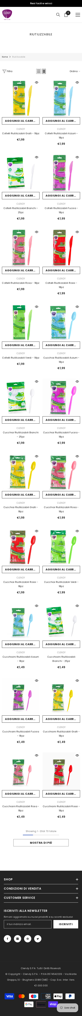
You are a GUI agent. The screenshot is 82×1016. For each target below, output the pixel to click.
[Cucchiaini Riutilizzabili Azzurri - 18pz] (20, 622)
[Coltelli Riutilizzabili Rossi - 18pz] (61, 248)
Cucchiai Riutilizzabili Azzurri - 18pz (61, 360)
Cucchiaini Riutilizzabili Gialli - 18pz (61, 733)
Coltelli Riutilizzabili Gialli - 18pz (20, 133)
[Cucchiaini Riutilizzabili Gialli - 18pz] (61, 696)
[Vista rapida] (36, 82)
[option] (41, 3)
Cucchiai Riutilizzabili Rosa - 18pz (61, 509)
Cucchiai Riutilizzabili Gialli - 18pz (20, 509)
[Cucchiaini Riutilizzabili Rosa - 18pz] (20, 771)
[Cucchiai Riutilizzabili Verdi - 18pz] (61, 547)
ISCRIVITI (65, 924)
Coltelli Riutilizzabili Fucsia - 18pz (61, 210)
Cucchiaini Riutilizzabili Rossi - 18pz (61, 808)
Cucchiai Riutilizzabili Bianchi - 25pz (21, 434)
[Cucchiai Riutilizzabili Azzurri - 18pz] (61, 323)
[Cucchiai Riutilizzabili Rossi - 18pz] (20, 547)
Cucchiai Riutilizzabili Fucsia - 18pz (61, 434)
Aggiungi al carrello (22, 121)
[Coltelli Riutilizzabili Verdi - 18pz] (20, 323)
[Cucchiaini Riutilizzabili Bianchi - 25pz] (61, 622)
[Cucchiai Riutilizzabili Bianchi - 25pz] (20, 397)
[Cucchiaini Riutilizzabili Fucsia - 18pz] (20, 696)
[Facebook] (7, 938)
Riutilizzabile (18, 56)
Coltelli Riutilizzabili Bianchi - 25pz (20, 210)
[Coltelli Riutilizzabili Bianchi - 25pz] (20, 173)
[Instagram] (17, 938)
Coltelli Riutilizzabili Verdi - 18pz (20, 357)
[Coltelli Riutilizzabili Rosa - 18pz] (20, 248)
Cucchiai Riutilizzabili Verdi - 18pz (61, 584)
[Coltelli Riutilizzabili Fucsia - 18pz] (61, 173)
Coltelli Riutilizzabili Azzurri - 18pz (61, 135)
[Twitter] (37, 938)
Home (5, 56)
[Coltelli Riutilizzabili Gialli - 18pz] (20, 98)
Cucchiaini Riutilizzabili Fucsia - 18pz (20, 733)
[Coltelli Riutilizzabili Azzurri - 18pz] (61, 98)
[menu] (78, 14)
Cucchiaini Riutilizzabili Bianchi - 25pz (61, 659)
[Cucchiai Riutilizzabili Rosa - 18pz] (61, 472)
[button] (38, 71)
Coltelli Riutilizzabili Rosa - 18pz (20, 283)
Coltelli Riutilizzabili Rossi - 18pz (61, 285)
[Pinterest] (27, 938)
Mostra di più (41, 843)
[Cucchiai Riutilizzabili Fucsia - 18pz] (61, 397)
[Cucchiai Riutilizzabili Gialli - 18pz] (20, 472)
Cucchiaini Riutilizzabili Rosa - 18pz (20, 808)
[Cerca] (58, 14)
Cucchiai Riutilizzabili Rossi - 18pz (20, 584)
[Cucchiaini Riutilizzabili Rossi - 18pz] (61, 771)
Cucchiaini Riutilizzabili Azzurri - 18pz (20, 659)
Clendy (20, 129)
